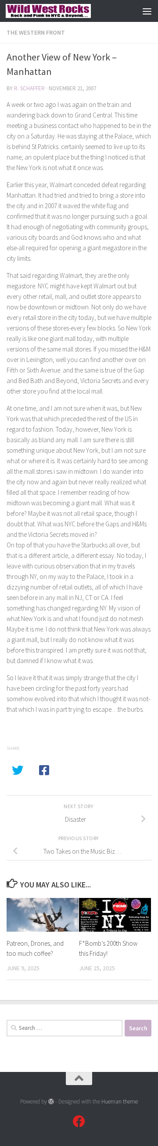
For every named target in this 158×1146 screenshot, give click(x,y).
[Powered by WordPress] (51, 1101)
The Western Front (36, 32)
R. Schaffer (29, 88)
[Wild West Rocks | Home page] (62, 11)
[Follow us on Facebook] (79, 1121)
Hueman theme (119, 1101)
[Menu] (147, 11)
